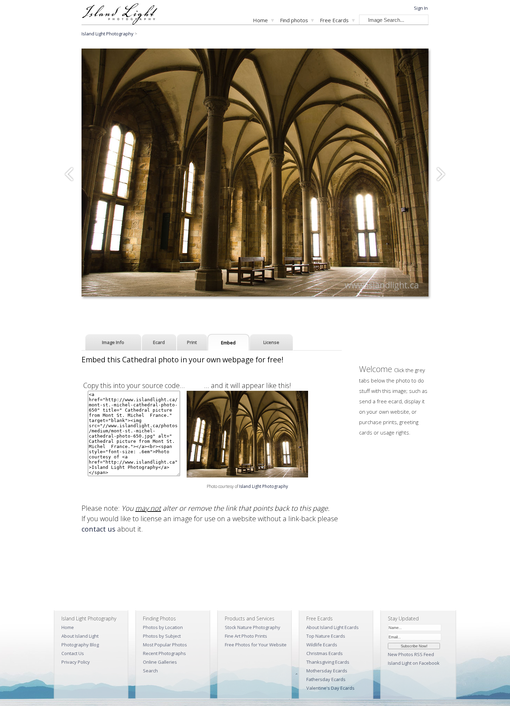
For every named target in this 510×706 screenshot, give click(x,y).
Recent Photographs (164, 653)
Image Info (113, 342)
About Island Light (80, 636)
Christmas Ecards (324, 653)
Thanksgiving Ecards (327, 662)
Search (150, 671)
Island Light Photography (108, 34)
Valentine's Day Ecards (330, 688)
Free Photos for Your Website (256, 645)
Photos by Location (163, 627)
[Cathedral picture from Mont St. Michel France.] (247, 475)
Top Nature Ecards (325, 636)
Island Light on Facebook (414, 663)
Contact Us (72, 653)
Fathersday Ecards (326, 679)
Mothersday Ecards (326, 671)
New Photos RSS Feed (411, 654)
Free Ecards (334, 20)
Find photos (294, 20)
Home (260, 20)
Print (192, 342)
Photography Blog (80, 645)
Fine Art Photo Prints (246, 636)
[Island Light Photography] (120, 22)
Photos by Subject (162, 636)
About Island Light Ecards (332, 627)
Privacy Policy (75, 662)
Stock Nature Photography (252, 627)
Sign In (421, 8)
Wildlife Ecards (321, 645)
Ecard (159, 342)
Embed (228, 342)
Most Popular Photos (165, 645)
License (271, 342)
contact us (99, 529)
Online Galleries (160, 662)
